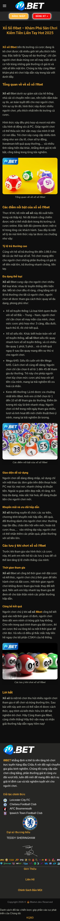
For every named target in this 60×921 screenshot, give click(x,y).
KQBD (30, 917)
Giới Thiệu (30, 868)
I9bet (39, 611)
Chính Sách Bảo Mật (30, 890)
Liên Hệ (30, 879)
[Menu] (4, 6)
